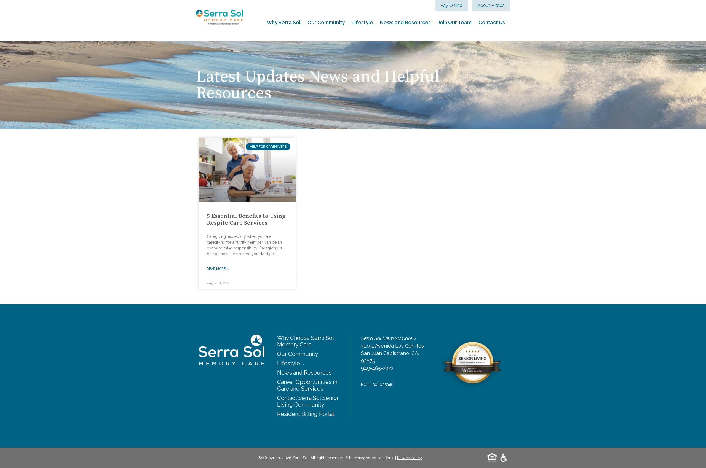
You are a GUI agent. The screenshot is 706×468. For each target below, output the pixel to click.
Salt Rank (385, 458)
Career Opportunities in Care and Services (307, 385)
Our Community (326, 22)
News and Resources (405, 22)
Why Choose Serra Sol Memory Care (305, 341)
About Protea (491, 5)
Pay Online (451, 5)
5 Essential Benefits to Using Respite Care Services (246, 220)
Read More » (218, 269)
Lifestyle (362, 22)
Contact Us (491, 22)
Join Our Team (455, 22)
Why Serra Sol (284, 22)
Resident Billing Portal (305, 414)
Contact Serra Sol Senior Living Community (308, 401)
